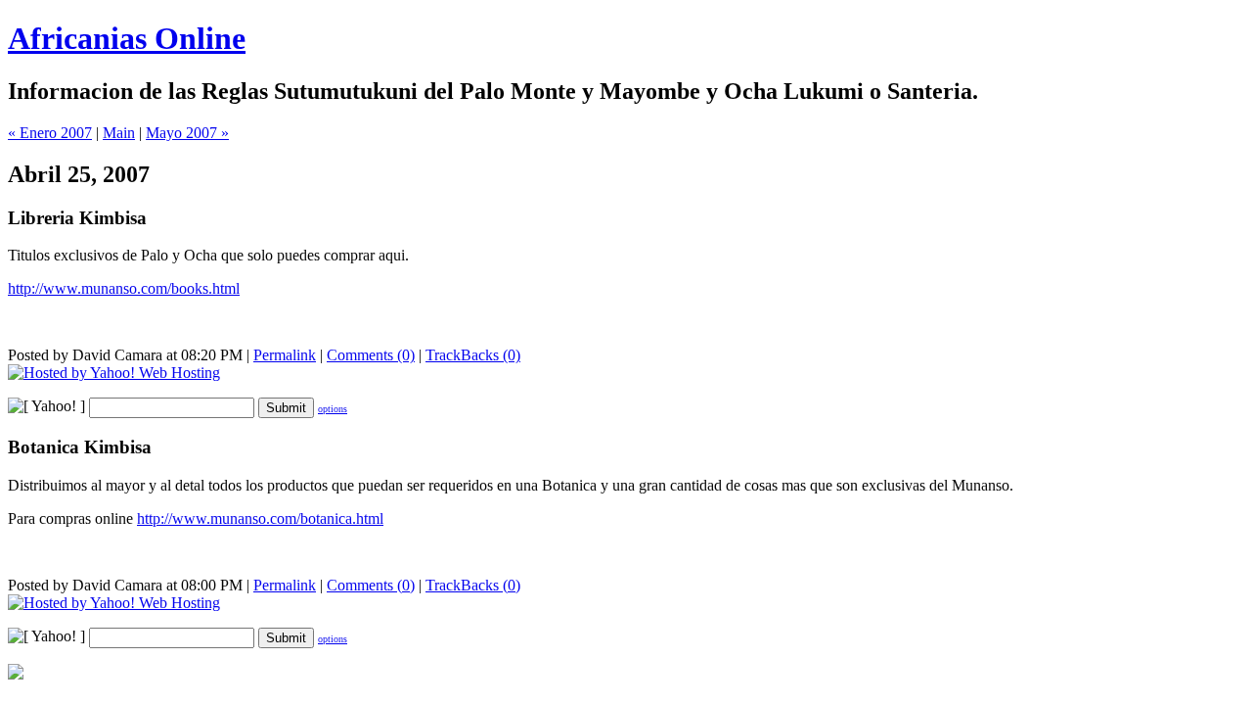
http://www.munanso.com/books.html (124, 288)
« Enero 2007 (50, 132)
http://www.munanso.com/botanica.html (260, 518)
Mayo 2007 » (187, 132)
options (332, 408)
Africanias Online (127, 38)
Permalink (284, 355)
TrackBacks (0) (472, 355)
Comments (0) (371, 355)
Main (119, 132)
